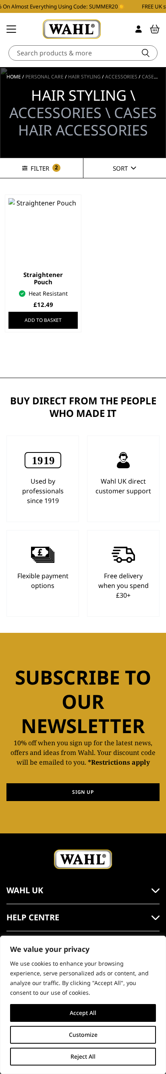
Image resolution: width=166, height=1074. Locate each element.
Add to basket (43, 320)
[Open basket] (155, 29)
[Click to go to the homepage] (72, 29)
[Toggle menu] (11, 29)
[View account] (138, 29)
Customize (83, 1034)
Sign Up (82, 792)
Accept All (83, 1013)
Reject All (83, 1056)
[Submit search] (145, 53)
